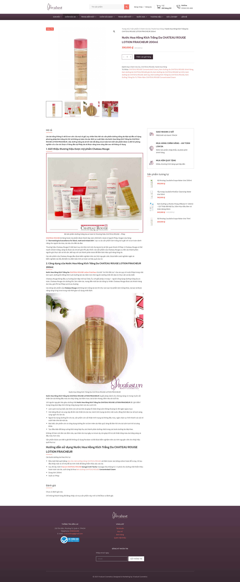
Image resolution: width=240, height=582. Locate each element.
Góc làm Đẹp (171, 17)
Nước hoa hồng (158, 29)
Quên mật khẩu (120, 537)
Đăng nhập (138, 7)
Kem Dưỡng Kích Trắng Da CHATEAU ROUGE (167, 74)
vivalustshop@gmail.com (73, 533)
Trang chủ (126, 29)
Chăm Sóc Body (106, 17)
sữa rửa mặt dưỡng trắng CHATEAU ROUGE (84, 461)
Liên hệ (184, 17)
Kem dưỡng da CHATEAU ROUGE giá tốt (137, 72)
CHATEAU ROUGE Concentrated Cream (143, 69)
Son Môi (56, 17)
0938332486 (74, 531)
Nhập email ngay (102, 552)
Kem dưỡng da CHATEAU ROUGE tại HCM (169, 72)
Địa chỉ (120, 531)
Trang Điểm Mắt (125, 17)
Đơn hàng (120, 534)
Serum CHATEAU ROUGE (71, 467)
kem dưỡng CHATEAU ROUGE (87, 469)
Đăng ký (148, 7)
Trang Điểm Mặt (87, 17)
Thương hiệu (155, 17)
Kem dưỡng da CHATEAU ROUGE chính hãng (176, 69)
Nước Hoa (141, 17)
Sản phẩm (135, 29)
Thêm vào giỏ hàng (143, 57)
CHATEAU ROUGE (147, 67)
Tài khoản (120, 528)
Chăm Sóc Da (70, 17)
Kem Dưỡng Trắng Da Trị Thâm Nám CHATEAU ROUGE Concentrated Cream (155, 76)
